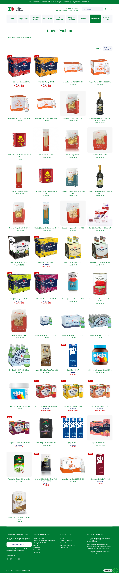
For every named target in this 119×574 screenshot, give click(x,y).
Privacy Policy (64, 543)
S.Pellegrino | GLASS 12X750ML (46, 335)
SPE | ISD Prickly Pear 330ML (100, 443)
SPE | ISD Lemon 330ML (46, 262)
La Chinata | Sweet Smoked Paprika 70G (19, 156)
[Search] (84, 9)
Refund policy (37, 552)
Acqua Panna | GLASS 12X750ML (19, 118)
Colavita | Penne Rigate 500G (73, 118)
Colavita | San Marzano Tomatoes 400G (100, 300)
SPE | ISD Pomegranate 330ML (46, 299)
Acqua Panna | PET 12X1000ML (100, 82)
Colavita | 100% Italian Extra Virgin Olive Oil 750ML (100, 119)
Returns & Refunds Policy (67, 545)
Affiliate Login (64, 547)
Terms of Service (38, 550)
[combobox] (92, 9)
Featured (106, 49)
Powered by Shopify (25, 570)
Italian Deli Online (15, 570)
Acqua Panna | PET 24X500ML (73, 82)
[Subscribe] (29, 544)
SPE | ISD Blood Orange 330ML (19, 82)
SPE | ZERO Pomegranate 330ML (19, 443)
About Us (36, 545)
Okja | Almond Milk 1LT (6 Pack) (99, 479)
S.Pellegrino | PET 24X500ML (100, 335)
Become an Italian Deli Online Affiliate (44, 540)
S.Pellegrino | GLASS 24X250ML (73, 335)
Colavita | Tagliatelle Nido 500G (19, 228)
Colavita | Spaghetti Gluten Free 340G (46, 228)
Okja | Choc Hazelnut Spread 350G (100, 370)
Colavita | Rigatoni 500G (73, 155)
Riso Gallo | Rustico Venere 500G (46, 443)
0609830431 (73, 8)
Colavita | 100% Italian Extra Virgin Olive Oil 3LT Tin (46, 480)
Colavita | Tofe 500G (19, 335)
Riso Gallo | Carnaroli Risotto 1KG (19, 479)
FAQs (62, 538)
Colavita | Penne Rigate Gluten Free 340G (73, 192)
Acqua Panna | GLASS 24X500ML (73, 479)
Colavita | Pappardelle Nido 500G (73, 228)
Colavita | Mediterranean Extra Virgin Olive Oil (100, 192)
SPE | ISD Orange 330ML (46, 82)
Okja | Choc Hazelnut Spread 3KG (19, 406)
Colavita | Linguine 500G (46, 155)
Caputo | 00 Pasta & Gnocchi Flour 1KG (19, 518)
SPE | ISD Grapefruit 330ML (19, 299)
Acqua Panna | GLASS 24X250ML (46, 118)
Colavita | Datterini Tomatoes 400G (73, 299)
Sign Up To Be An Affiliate (40, 543)
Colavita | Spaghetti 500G (19, 191)
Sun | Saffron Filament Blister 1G (100, 228)
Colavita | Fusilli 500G (100, 155)
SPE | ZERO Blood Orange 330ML (46, 406)
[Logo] (16, 9)
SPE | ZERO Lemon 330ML (73, 406)
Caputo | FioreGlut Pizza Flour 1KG (46, 370)
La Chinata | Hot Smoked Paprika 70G (46, 192)
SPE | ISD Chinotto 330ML (19, 262)
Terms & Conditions (66, 540)
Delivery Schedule (38, 538)
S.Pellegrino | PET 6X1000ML (19, 370)
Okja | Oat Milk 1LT (73, 370)
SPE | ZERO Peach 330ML (100, 406)
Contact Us (36, 547)
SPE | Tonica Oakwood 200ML (100, 262)
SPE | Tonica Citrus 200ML (73, 262)
